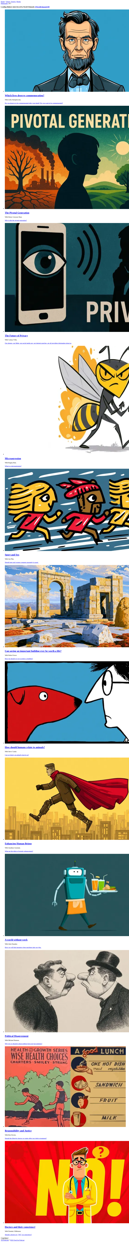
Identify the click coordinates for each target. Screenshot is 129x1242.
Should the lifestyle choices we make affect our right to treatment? (26, 1138)
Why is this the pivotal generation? (16, 220)
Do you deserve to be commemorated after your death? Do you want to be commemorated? (34, 103)
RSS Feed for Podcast (17, 1240)
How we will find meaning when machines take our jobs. (23, 947)
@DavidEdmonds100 (42, 7)
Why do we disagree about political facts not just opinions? (23, 1044)
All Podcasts (5, 1240)
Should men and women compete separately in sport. (21, 562)
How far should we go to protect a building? (19, 659)
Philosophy (4, 3)
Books (19, 2)
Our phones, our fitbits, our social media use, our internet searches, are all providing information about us (38, 343)
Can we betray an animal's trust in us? (17, 755)
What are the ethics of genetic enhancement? (19, 851)
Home (3, 2)
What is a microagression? (13, 466)
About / (8, 2)
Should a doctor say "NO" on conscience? (18, 1235)
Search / (13, 2)
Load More (5, 1238)
